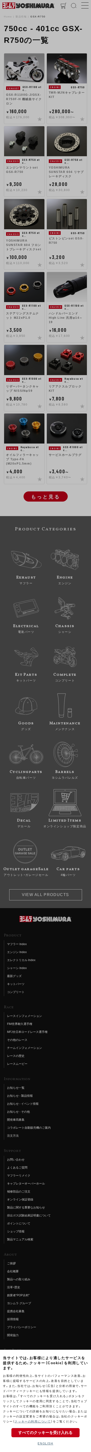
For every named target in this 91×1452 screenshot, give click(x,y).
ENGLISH (45, 1443)
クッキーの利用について (33, 1421)
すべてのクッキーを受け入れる (45, 1432)
